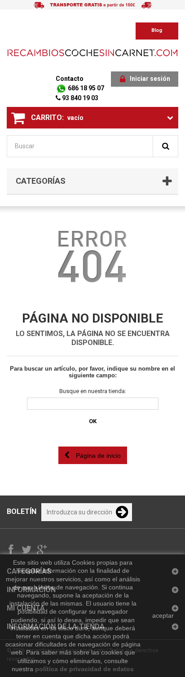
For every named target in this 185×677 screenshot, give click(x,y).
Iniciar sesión (150, 78)
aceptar (163, 615)
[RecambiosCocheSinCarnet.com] (92, 52)
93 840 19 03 (79, 98)
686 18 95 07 (85, 88)
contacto (70, 78)
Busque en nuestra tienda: (92, 391)
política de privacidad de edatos (84, 669)
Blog (156, 30)
